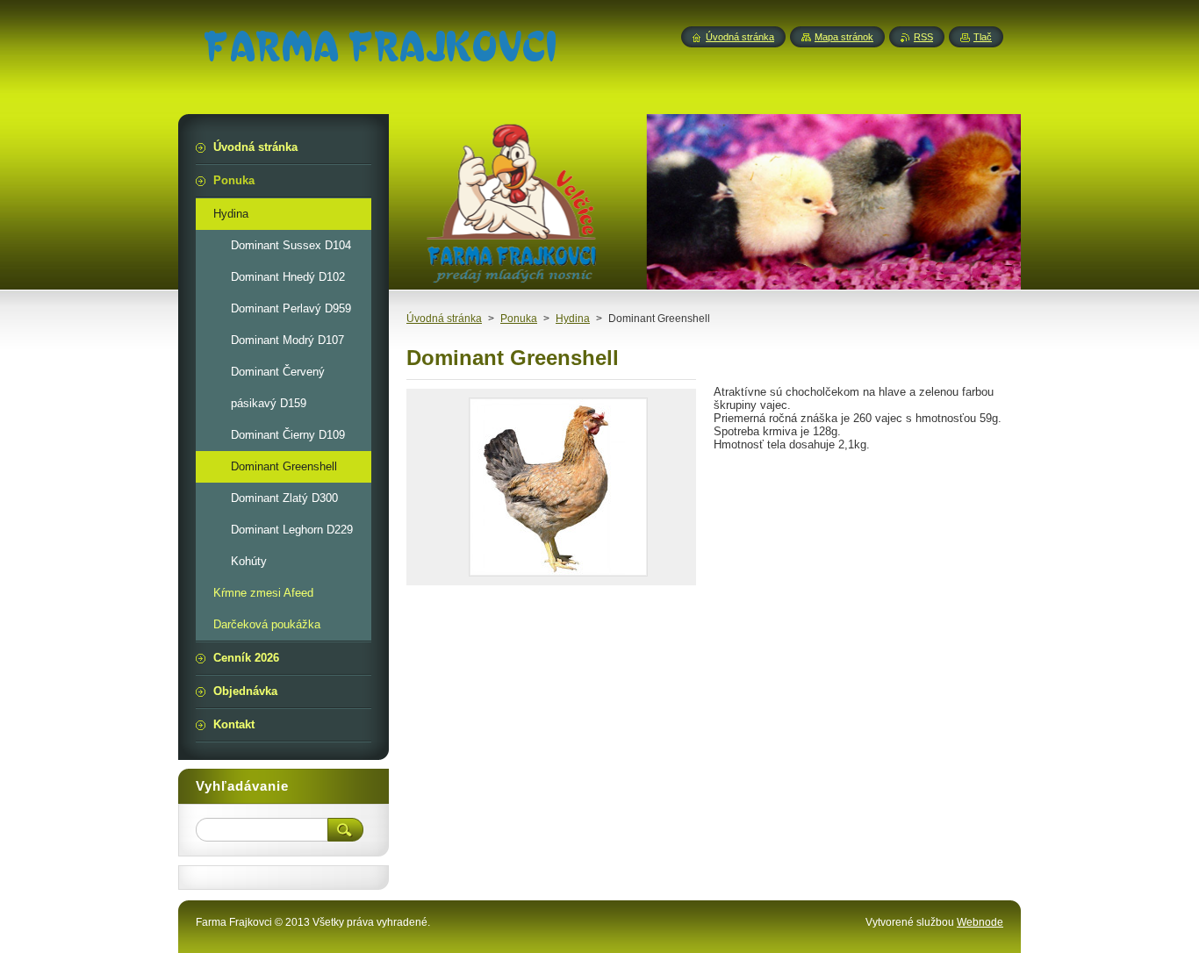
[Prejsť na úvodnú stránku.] (380, 51)
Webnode (980, 922)
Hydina (573, 318)
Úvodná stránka (444, 318)
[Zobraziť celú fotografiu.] (558, 487)
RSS (923, 37)
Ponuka (518, 318)
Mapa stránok (844, 37)
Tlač (982, 37)
